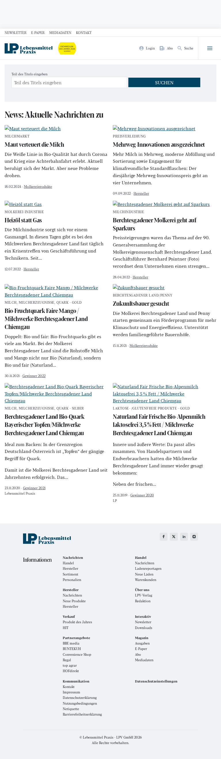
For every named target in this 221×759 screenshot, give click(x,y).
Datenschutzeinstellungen (156, 681)
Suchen (164, 82)
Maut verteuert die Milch (34, 142)
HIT (65, 627)
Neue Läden (144, 574)
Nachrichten (144, 563)
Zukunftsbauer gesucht (142, 301)
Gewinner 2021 (34, 487)
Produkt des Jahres (77, 622)
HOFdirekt (71, 670)
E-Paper (38, 32)
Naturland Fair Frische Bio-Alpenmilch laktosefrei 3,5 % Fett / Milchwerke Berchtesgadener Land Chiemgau (159, 422)
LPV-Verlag (143, 595)
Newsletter (15, 32)
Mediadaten (60, 32)
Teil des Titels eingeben (30, 74)
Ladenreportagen (148, 568)
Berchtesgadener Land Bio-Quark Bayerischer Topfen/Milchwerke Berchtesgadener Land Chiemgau (45, 422)
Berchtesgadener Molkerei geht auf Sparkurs (154, 221)
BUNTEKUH (72, 648)
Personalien (72, 579)
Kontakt (84, 32)
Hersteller (141, 193)
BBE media (71, 643)
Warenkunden (145, 579)
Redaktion (142, 601)
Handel (68, 563)
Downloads (143, 627)
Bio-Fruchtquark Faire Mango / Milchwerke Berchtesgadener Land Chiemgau (46, 316)
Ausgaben (142, 643)
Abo (138, 654)
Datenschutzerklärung (80, 697)
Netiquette (71, 708)
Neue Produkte (74, 601)
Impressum (71, 692)
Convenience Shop (77, 654)
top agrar (70, 665)
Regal (67, 660)
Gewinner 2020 (142, 495)
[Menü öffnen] (209, 48)
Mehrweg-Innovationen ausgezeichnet (159, 142)
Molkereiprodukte (38, 186)
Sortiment (70, 574)
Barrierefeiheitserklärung (82, 714)
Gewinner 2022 (33, 375)
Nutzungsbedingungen (80, 703)
